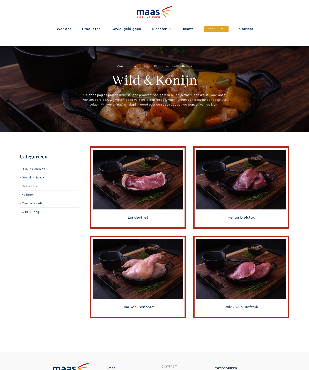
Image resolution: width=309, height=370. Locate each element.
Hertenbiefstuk (241, 217)
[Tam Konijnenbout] (138, 241)
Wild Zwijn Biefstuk (241, 307)
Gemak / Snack (33, 177)
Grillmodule (30, 186)
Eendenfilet (138, 217)
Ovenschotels (32, 203)
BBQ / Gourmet (33, 169)
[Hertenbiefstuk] (241, 152)
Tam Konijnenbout (138, 307)
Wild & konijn (31, 212)
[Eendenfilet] (138, 152)
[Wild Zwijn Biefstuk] (241, 241)
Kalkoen (28, 194)
